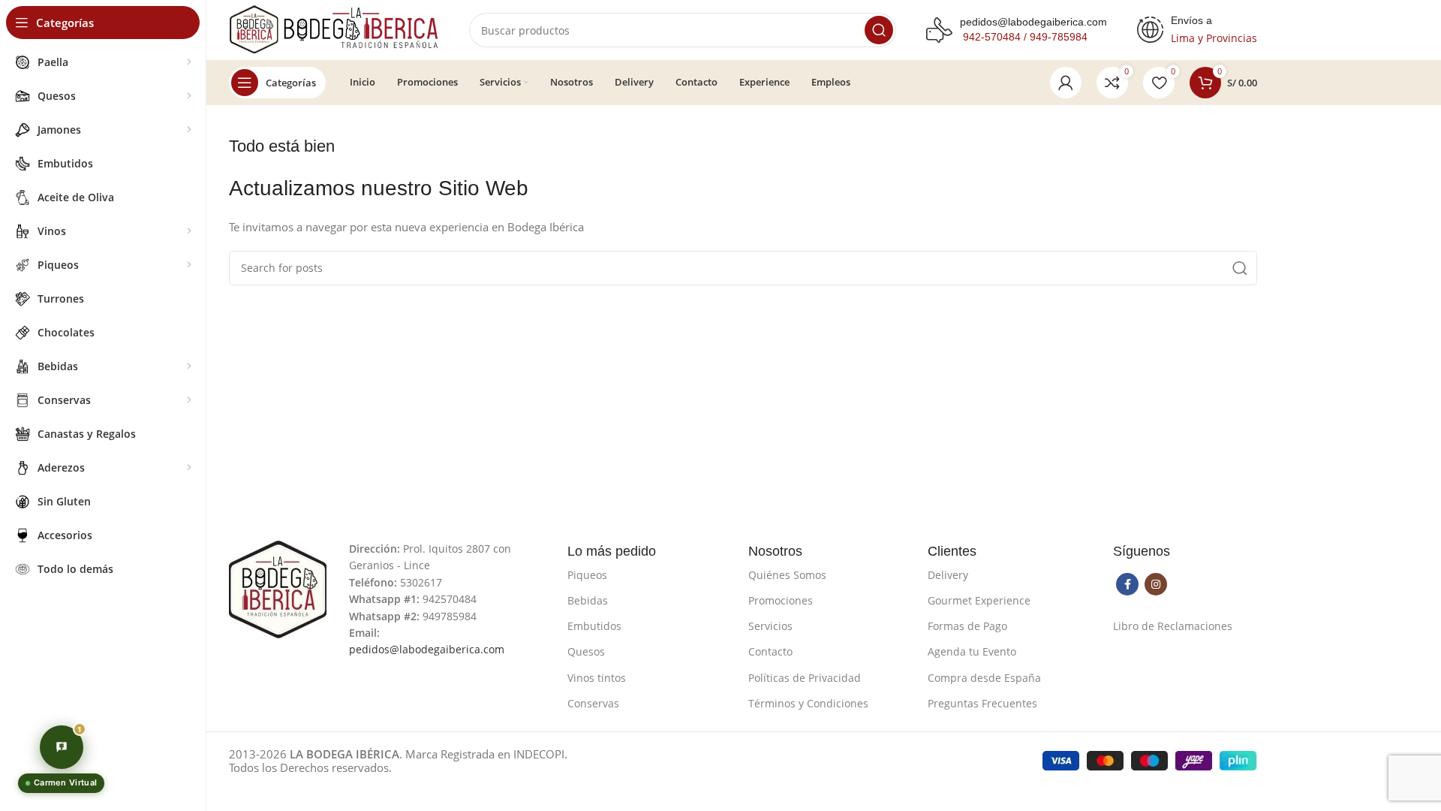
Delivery (948, 575)
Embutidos (594, 626)
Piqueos (587, 575)
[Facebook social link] (1127, 584)
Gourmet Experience (979, 600)
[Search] (879, 30)
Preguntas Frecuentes (982, 703)
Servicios (770, 626)
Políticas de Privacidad (804, 678)
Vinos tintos (596, 678)
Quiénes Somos (787, 575)
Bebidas (587, 600)
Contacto (770, 651)
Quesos (586, 651)
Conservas (593, 703)
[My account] (1065, 83)
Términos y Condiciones (808, 703)
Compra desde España (984, 678)
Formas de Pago (967, 626)
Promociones (780, 600)
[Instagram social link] (1156, 584)
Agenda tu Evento (972, 651)
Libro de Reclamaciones (1172, 626)
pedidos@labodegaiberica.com (1033, 22)
